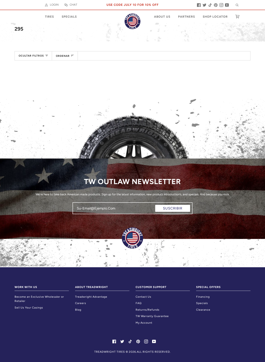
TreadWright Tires (109, 351)
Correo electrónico (91, 211)
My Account (144, 322)
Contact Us (143, 296)
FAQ (139, 303)
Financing (203, 296)
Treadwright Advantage (91, 296)
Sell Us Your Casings (29, 307)
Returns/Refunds (147, 309)
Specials (202, 303)
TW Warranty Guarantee (152, 316)
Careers (80, 303)
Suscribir (172, 208)
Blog (78, 309)
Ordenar (63, 55)
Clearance (203, 309)
